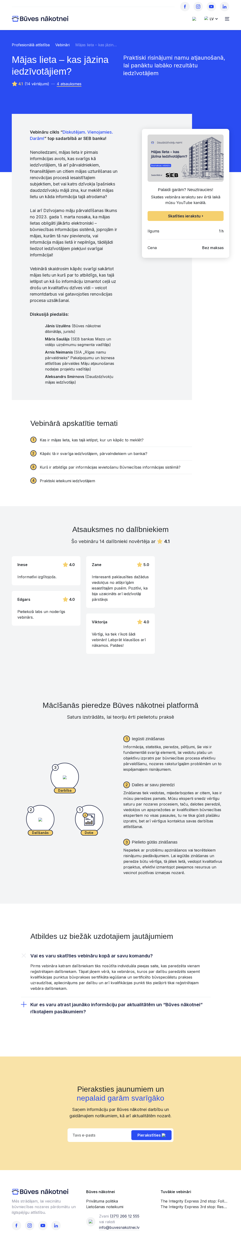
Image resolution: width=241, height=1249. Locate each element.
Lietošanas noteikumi (104, 1206)
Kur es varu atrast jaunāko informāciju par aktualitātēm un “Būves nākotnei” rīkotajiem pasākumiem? (116, 1008)
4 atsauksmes (69, 83)
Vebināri (62, 44)
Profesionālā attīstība (31, 44)
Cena (152, 247)
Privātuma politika (102, 1201)
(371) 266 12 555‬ (124, 1216)
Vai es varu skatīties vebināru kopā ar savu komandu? (91, 956)
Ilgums (153, 231)
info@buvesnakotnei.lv (119, 1227)
